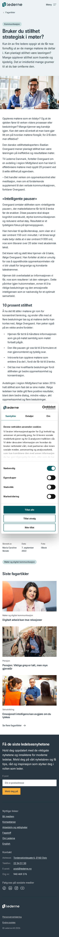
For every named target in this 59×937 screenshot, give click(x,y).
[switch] (51, 477)
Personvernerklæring (12, 917)
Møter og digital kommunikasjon (19, 562)
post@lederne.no (22, 868)
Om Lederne (8, 838)
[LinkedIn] (10, 888)
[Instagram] (16, 888)
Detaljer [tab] (29, 416)
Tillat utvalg (29, 518)
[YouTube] (22, 888)
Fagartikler (10, 12)
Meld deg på (11, 791)
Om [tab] (48, 416)
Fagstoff (6, 832)
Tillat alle (29, 509)
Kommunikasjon (12, 24)
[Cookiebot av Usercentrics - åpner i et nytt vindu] (42, 408)
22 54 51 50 (19, 863)
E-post (5, 776)
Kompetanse (9, 821)
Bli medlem (8, 816)
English (6, 843)
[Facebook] (4, 888)
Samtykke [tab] (10, 416)
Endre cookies (8, 922)
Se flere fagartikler (11, 725)
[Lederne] (12, 4)
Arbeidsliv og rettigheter (14, 827)
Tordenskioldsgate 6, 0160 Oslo (30, 857)
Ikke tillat (29, 527)
